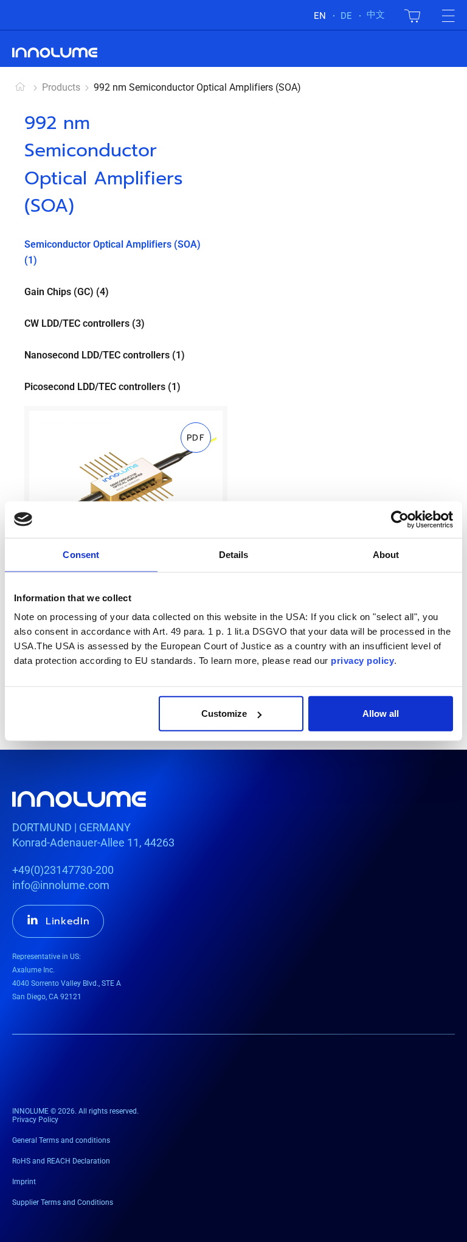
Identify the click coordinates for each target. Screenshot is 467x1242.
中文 (376, 14)
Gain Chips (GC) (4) (66, 292)
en (320, 15)
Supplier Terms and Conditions (62, 1202)
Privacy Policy (35, 1119)
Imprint (24, 1181)
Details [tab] (234, 554)
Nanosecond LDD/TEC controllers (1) (104, 355)
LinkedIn (68, 921)
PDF (196, 437)
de (346, 15)
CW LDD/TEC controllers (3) (84, 323)
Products (61, 87)
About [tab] (386, 554)
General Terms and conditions (61, 1140)
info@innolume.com (60, 885)
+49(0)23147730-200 (63, 869)
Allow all (380, 713)
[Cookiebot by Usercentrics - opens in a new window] (400, 519)
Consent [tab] (81, 554)
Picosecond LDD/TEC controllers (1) (102, 386)
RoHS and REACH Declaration (61, 1161)
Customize (224, 713)
